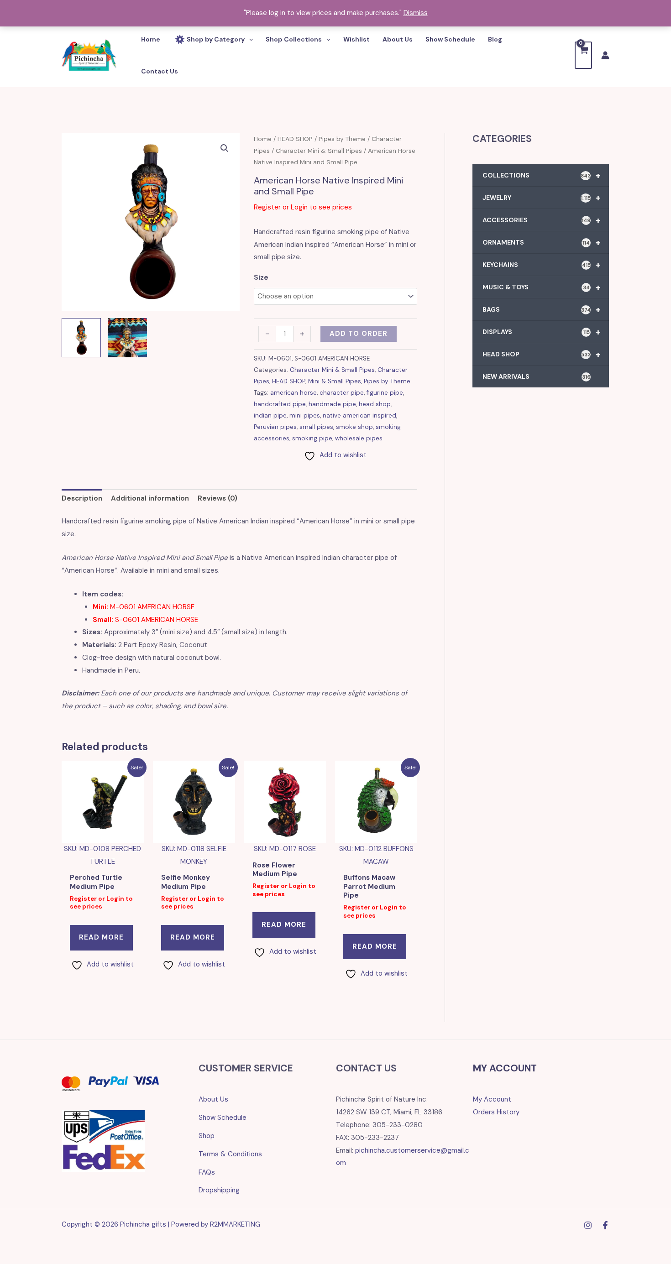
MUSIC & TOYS (541, 287)
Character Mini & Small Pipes (319, 150)
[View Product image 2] (127, 337)
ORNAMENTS (541, 242)
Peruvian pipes (275, 427)
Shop (207, 1135)
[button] (224, 148)
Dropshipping (219, 1190)
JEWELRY (541, 198)
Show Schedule (222, 1117)
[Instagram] (588, 1225)
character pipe (342, 393)
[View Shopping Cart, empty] (583, 55)
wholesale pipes (359, 438)
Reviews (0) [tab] (217, 498)
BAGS (541, 309)
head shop (375, 404)
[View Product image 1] (81, 337)
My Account (492, 1099)
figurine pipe (385, 393)
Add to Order (359, 333)
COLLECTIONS (541, 175)
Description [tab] (82, 498)
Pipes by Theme (342, 139)
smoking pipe (312, 438)
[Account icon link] (605, 55)
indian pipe (270, 415)
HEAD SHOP (295, 139)
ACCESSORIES (541, 220)
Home (263, 139)
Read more (101, 937)
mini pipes (304, 415)
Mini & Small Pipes (334, 381)
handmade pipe (332, 404)
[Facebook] (605, 1225)
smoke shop (354, 427)
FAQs (207, 1172)
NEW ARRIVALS (536, 376)
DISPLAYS (541, 332)
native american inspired (359, 415)
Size (261, 277)
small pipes (316, 427)
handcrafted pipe (280, 404)
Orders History (496, 1112)
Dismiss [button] (416, 12)
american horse (293, 393)
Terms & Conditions (230, 1154)
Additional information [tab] (150, 498)
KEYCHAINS (541, 265)
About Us (213, 1099)
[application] (249, 39)
